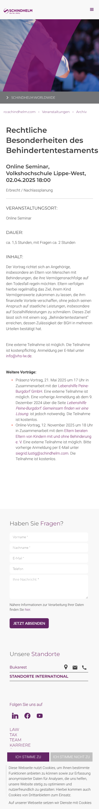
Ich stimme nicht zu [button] (71, 757)
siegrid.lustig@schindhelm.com (42, 453)
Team (15, 740)
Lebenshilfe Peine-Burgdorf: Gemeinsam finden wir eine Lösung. (52, 408)
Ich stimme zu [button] (28, 757)
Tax (13, 735)
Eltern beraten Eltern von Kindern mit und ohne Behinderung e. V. (53, 436)
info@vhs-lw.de (18, 356)
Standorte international (39, 676)
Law (14, 729)
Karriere (20, 745)
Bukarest (18, 667)
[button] (92, 785)
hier (27, 610)
